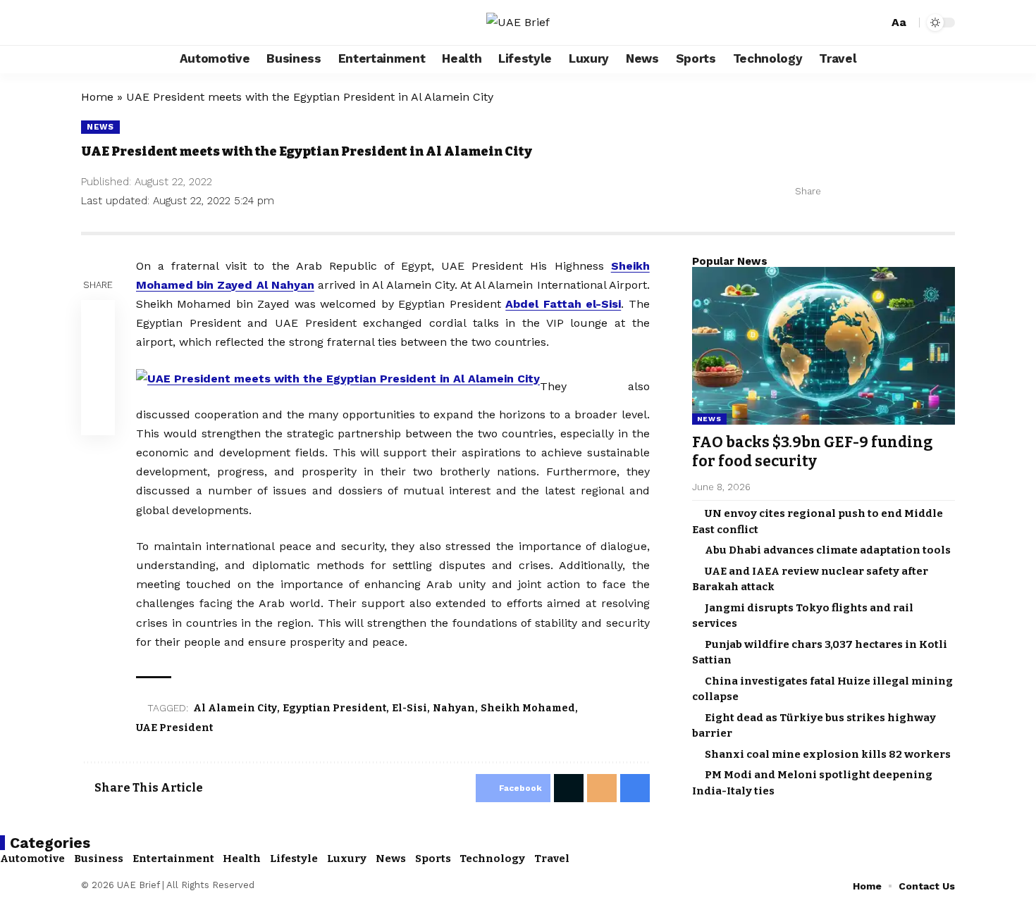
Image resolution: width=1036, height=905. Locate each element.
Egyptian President (334, 708)
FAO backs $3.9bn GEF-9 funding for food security (812, 451)
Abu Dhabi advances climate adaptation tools (828, 550)
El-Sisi (409, 708)
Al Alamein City (235, 708)
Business (98, 858)
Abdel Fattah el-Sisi (563, 304)
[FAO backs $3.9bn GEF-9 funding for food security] (823, 346)
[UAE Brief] (518, 22)
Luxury (346, 858)
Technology (492, 858)
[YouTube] (123, 22)
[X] (108, 22)
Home (97, 97)
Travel (551, 858)
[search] (875, 23)
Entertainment (173, 858)
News (100, 127)
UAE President (174, 728)
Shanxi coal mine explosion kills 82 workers (828, 754)
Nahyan (454, 708)
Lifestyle (294, 858)
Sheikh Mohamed (528, 708)
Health (242, 858)
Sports (433, 858)
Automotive (32, 858)
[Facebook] (92, 22)
